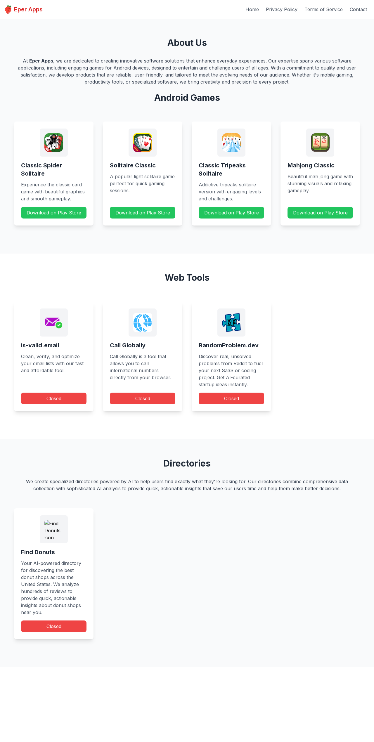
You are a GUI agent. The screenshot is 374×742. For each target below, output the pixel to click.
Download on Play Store (54, 213)
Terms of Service (323, 9)
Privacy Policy (281, 9)
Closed (53, 398)
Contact (358, 9)
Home (252, 9)
